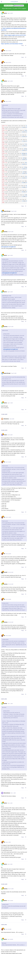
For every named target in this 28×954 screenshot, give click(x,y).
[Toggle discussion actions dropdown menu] (26, 1)
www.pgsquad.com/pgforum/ (8, 246)
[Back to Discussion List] (1, 1)
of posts (13, 1)
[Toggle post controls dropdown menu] (25, 45)
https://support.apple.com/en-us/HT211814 (15, 35)
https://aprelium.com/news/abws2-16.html (12, 43)
